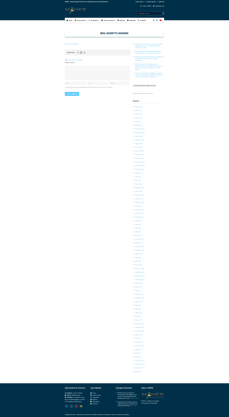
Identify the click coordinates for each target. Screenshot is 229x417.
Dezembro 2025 (139, 129)
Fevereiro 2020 (139, 268)
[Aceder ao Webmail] (81, 406)
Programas (94, 20)
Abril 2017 (138, 316)
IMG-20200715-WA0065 (72, 44)
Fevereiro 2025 (139, 151)
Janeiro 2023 (138, 191)
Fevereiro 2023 (139, 188)
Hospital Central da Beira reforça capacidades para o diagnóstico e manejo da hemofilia (148, 52)
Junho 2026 (138, 114)
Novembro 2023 (140, 165)
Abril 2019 (138, 290)
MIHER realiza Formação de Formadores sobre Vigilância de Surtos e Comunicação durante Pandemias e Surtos (148, 46)
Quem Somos (81, 20)
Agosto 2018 (138, 301)
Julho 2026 (138, 110)
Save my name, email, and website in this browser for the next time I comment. (90, 87)
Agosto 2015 (138, 349)
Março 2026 (138, 125)
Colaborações (151, 2)
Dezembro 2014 (139, 360)
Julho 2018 (138, 305)
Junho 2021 (138, 224)
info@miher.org (75, 395)
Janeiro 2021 (138, 243)
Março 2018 (138, 313)
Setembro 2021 (139, 217)
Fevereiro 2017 (139, 324)
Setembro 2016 (139, 331)
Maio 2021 (138, 228)
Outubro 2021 (139, 213)
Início (70, 20)
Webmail (161, 2)
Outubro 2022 (139, 199)
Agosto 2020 (138, 254)
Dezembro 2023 (139, 162)
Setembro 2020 (139, 250)
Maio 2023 (138, 176)
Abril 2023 (138, 180)
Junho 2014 (138, 371)
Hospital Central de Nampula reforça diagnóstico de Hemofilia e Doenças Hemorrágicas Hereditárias (149, 58)
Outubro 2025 (139, 136)
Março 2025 (138, 147)
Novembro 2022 (140, 195)
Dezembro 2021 (139, 210)
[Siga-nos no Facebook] (66, 406)
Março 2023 (138, 184)
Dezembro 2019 (139, 272)
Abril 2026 (138, 121)
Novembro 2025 (140, 132)
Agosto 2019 (138, 283)
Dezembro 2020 (139, 246)
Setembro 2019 (139, 279)
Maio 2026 (138, 118)
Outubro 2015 (139, 342)
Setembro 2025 (139, 140)
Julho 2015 (138, 353)
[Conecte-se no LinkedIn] (71, 406)
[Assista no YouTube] (76, 406)
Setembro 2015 (139, 346)
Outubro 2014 (139, 368)
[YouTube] (160, 20)
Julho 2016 (138, 338)
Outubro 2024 (139, 158)
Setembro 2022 (139, 202)
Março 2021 (138, 235)
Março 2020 (138, 265)
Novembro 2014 (140, 364)
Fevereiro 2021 (139, 239)
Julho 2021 (138, 221)
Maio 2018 (138, 309)
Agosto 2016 (138, 335)
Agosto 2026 (138, 107)
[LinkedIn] (157, 20)
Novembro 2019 (140, 276)
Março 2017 (138, 320)
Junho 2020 (138, 261)
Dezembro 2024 (139, 154)
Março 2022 (138, 206)
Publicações (139, 2)
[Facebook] (154, 20)
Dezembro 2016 (139, 327)
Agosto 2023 (138, 173)
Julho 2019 (138, 287)
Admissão (132, 20)
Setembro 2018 (139, 298)
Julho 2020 (138, 257)
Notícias (122, 20)
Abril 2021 (138, 232)
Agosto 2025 (138, 143)
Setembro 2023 (139, 169)
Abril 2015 (138, 357)
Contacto (143, 20)
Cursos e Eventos (109, 20)
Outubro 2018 (139, 294)
